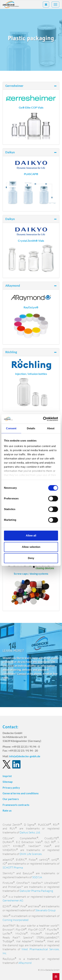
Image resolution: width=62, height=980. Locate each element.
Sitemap (8, 781)
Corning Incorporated (15, 920)
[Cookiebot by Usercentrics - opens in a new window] (43, 419)
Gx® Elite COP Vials (31, 107)
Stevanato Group (45, 910)
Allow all (31, 535)
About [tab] (51, 428)
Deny (31, 558)
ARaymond (25, 962)
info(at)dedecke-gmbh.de (24, 756)
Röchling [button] (11, 352)
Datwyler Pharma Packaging (36, 890)
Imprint (7, 776)
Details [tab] (31, 428)
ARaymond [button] (12, 285)
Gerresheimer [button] (14, 86)
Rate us (7, 810)
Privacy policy (11, 787)
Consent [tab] (11, 428)
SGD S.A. (37, 877)
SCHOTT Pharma (13, 867)
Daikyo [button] (10, 152)
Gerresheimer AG (13, 900)
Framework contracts (16, 804)
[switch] (53, 498)
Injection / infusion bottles (31, 373)
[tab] (31, 86)
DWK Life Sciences (31, 854)
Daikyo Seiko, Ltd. (30, 832)
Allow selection (31, 546)
